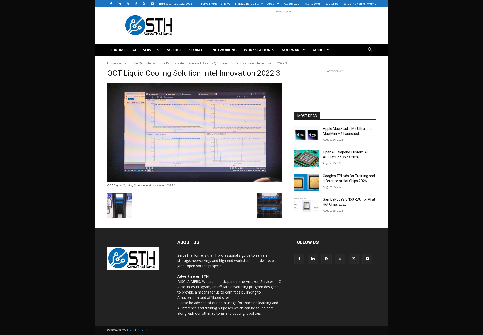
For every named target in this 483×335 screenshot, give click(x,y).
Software (291, 49)
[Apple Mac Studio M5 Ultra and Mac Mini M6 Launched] (306, 134)
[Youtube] (152, 3)
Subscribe (332, 3)
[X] (144, 3)
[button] (370, 50)
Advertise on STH (193, 276)
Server (149, 49)
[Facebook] (111, 3)
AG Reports (312, 3)
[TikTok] (136, 3)
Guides (319, 49)
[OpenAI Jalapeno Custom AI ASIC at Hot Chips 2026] (306, 158)
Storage (197, 49)
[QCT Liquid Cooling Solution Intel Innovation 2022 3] (194, 132)
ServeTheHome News (215, 3)
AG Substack (292, 3)
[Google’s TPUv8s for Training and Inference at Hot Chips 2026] (306, 182)
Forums (118, 49)
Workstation (257, 49)
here (270, 308)
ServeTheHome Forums (359, 3)
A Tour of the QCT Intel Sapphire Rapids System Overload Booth (165, 63)
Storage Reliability (247, 3)
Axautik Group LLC (139, 330)
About (271, 3)
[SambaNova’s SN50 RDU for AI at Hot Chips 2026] (306, 205)
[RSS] (127, 3)
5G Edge (174, 49)
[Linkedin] (119, 3)
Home (111, 63)
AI (134, 49)
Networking (224, 49)
